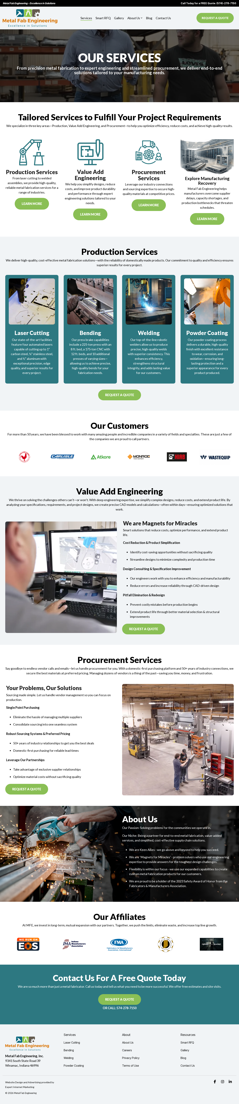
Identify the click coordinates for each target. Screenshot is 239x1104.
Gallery (119, 18)
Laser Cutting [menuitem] (72, 1042)
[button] (215, 1082)
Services (86, 18)
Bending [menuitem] (69, 1050)
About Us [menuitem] (127, 1042)
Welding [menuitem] (68, 1058)
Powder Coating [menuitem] (74, 1065)
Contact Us (163, 18)
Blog (149, 18)
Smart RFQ (103, 18)
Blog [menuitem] (183, 1058)
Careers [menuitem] (127, 1050)
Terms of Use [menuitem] (130, 1065)
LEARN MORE (32, 204)
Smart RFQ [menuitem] (187, 1042)
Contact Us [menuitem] (188, 1065)
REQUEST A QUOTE (215, 18)
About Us (133, 18)
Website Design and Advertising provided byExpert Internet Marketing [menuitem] (29, 1084)
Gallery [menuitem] (185, 1050)
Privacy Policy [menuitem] (130, 1058)
